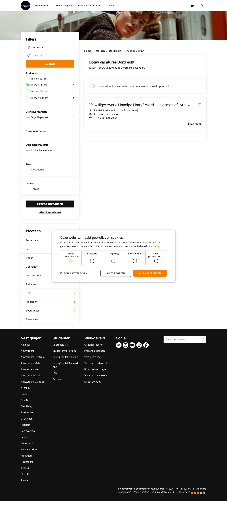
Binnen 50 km (39, 91)
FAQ (55, 373)
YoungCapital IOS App (65, 356)
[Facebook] (146, 345)
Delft (28, 293)
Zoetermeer (32, 310)
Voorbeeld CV (61, 344)
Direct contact (92, 381)
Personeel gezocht (95, 350)
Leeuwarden (28, 430)
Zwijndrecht (32, 284)
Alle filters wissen (50, 212)
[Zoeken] (201, 5)
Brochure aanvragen (95, 369)
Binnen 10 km (38, 78)
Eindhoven (27, 412)
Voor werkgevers (65, 5)
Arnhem (25, 387)
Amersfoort (27, 350)
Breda (24, 393)
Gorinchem (32, 266)
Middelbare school (42, 150)
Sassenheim (32, 319)
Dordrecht (115, 50)
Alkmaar (25, 344)
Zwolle (24, 480)
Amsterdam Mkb (30, 363)
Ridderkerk (32, 301)
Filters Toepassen (50, 204)
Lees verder (154, 246)
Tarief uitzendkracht (95, 363)
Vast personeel (92, 356)
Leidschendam (34, 275)
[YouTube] (133, 345)
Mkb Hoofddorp (30, 449)
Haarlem (25, 424)
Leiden (29, 249)
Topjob (35, 188)
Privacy (137, 492)
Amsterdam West (30, 369)
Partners (57, 379)
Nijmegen (26, 455)
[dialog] (113, 256)
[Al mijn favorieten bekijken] (192, 5)
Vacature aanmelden (95, 375)
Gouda (29, 257)
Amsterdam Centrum (33, 356)
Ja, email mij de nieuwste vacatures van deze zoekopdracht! (133, 86)
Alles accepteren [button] (150, 273)
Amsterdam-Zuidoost (33, 381)
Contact (111, 5)
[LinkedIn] (119, 345)
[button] (73, 273)
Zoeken (50, 63)
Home (87, 50)
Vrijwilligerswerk (40, 117)
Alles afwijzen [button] (115, 273)
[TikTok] (139, 345)
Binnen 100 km (39, 97)
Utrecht (25, 474)
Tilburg (25, 467)
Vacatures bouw (134, 50)
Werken (100, 50)
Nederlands (37, 169)
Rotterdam (32, 240)
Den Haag (26, 406)
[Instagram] (126, 345)
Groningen (27, 418)
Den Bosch (27, 400)
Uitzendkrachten (93, 344)
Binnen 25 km (39, 84)
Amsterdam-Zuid (30, 375)
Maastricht (27, 443)
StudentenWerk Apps (64, 350)
